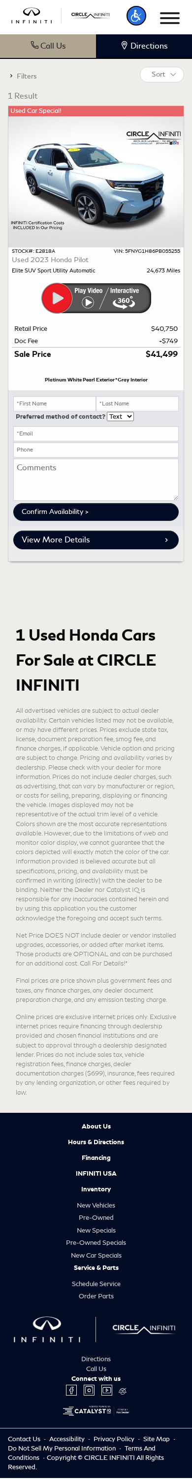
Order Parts (96, 1296)
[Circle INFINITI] (61, 14)
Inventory (96, 1189)
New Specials (96, 1230)
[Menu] (170, 20)
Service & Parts (96, 1268)
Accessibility (67, 1439)
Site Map (157, 1439)
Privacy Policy (115, 1439)
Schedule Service (96, 1284)
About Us (96, 1126)
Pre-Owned (96, 1217)
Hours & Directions (96, 1142)
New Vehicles (96, 1205)
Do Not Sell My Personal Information (62, 1448)
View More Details (56, 539)
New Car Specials (96, 1255)
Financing (96, 1158)
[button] (136, 16)
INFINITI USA (96, 1174)
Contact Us (25, 1439)
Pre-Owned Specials (96, 1242)
